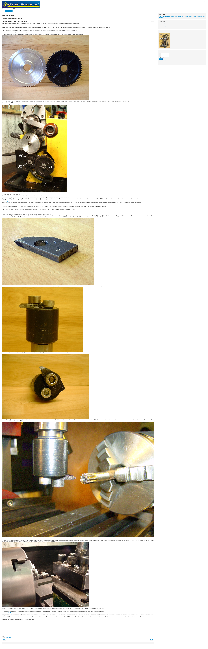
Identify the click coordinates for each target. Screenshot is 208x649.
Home (4, 10)
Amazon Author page (26, 13)
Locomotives (197, 16)
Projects (19, 10)
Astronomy (23, 10)
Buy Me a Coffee (34, 13)
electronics (200, 16)
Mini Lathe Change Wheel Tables (7, 201)
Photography (178, 16)
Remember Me (162, 57)
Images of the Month (30, 10)
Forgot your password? (162, 62)
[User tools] (152, 21)
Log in (161, 59)
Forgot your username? (163, 61)
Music (194, 16)
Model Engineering (9, 10)
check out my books (16, 13)
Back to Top (204, 646)
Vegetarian (161, 17)
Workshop (14, 10)
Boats (204, 16)
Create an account (162, 60)
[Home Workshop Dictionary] (164, 40)
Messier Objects (170, 16)
